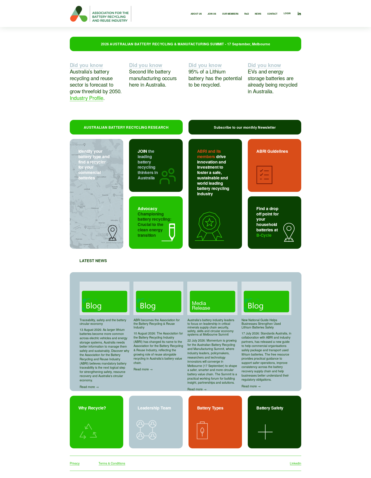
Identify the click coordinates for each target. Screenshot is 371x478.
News (258, 13)
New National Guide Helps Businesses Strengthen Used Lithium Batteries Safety (261, 323)
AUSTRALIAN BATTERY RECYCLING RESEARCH (126, 127)
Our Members (230, 13)
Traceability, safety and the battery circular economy (103, 322)
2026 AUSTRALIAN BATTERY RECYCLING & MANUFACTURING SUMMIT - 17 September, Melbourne (185, 43)
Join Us (212, 13)
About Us (196, 13)
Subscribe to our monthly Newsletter (245, 127)
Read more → (89, 387)
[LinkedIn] (299, 13)
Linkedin (295, 463)
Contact (272, 13)
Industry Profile (86, 97)
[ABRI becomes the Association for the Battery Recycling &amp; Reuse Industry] (158, 298)
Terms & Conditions (112, 463)
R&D (246, 13)
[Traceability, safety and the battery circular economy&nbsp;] (104, 298)
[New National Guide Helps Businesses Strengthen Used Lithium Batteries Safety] (266, 298)
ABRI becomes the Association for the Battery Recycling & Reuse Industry (157, 323)
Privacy (75, 463)
